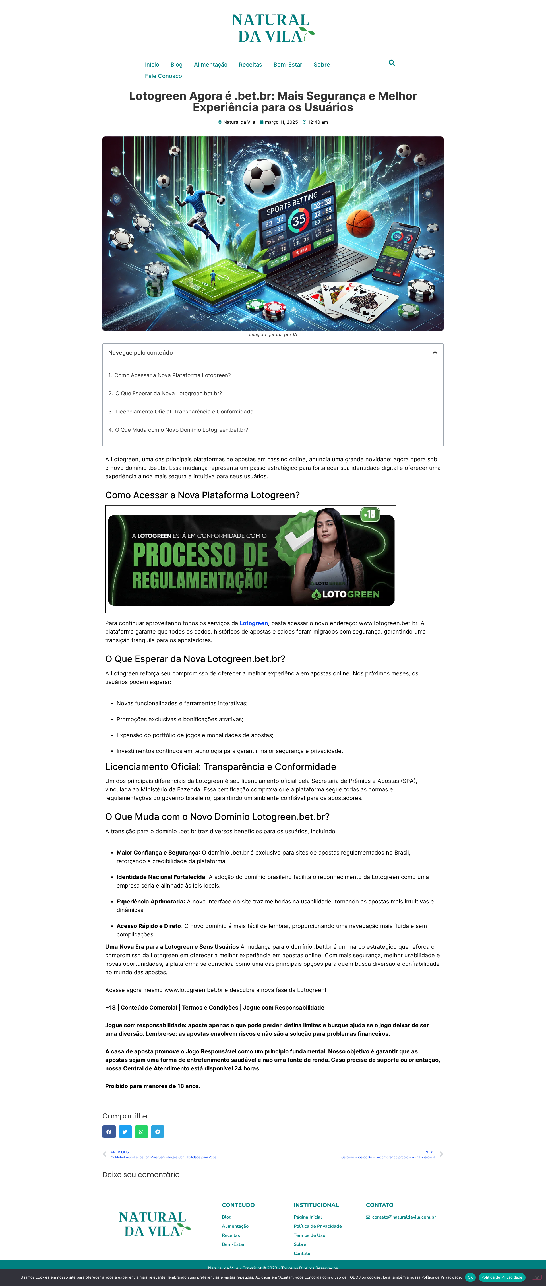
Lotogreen (254, 623)
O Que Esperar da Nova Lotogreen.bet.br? (168, 393)
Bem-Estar (288, 64)
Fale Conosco (163, 76)
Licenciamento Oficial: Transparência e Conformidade (184, 411)
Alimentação (211, 64)
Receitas (250, 64)
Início (152, 64)
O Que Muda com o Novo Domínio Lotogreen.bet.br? (181, 430)
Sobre (322, 64)
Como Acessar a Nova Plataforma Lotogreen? (172, 375)
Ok (470, 1277)
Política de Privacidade (502, 1277)
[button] (392, 63)
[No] (537, 1277)
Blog (177, 64)
